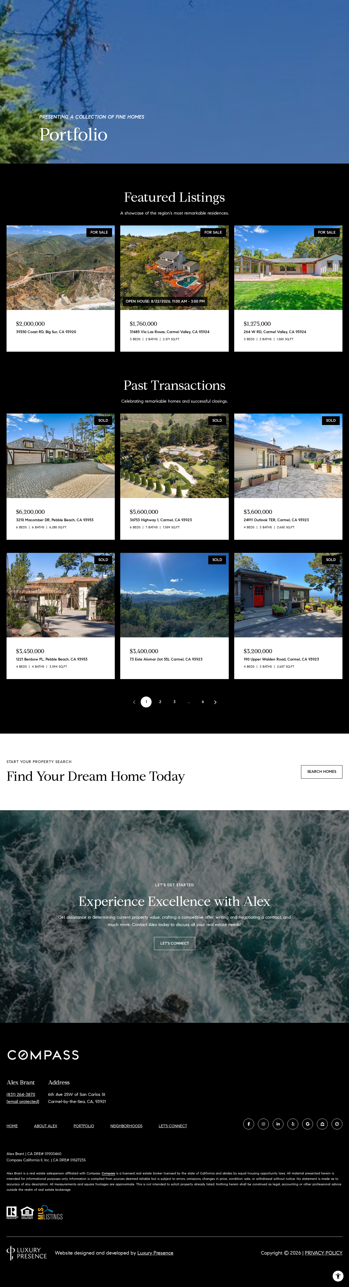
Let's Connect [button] (174, 943)
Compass (108, 1173)
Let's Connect (173, 1126)
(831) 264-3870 (21, 1094)
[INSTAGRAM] (263, 1124)
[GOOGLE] (307, 1124)
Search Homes (321, 771)
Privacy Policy (323, 1253)
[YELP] (292, 1124)
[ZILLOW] (322, 1124)
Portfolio (84, 1126)
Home (12, 1126)
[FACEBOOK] (248, 1124)
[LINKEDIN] (278, 1124)
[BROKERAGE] (337, 1124)
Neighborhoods (126, 1126)
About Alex (45, 1126)
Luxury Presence (155, 1253)
